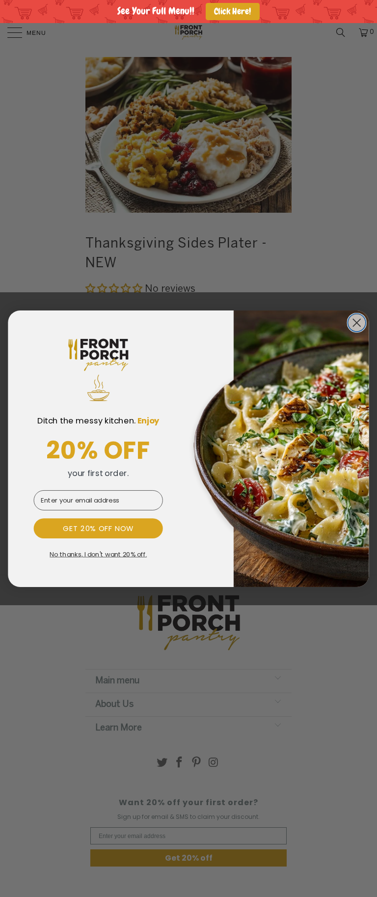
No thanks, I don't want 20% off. (98, 554)
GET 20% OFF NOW (98, 528)
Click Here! (232, 11)
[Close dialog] (357, 322)
